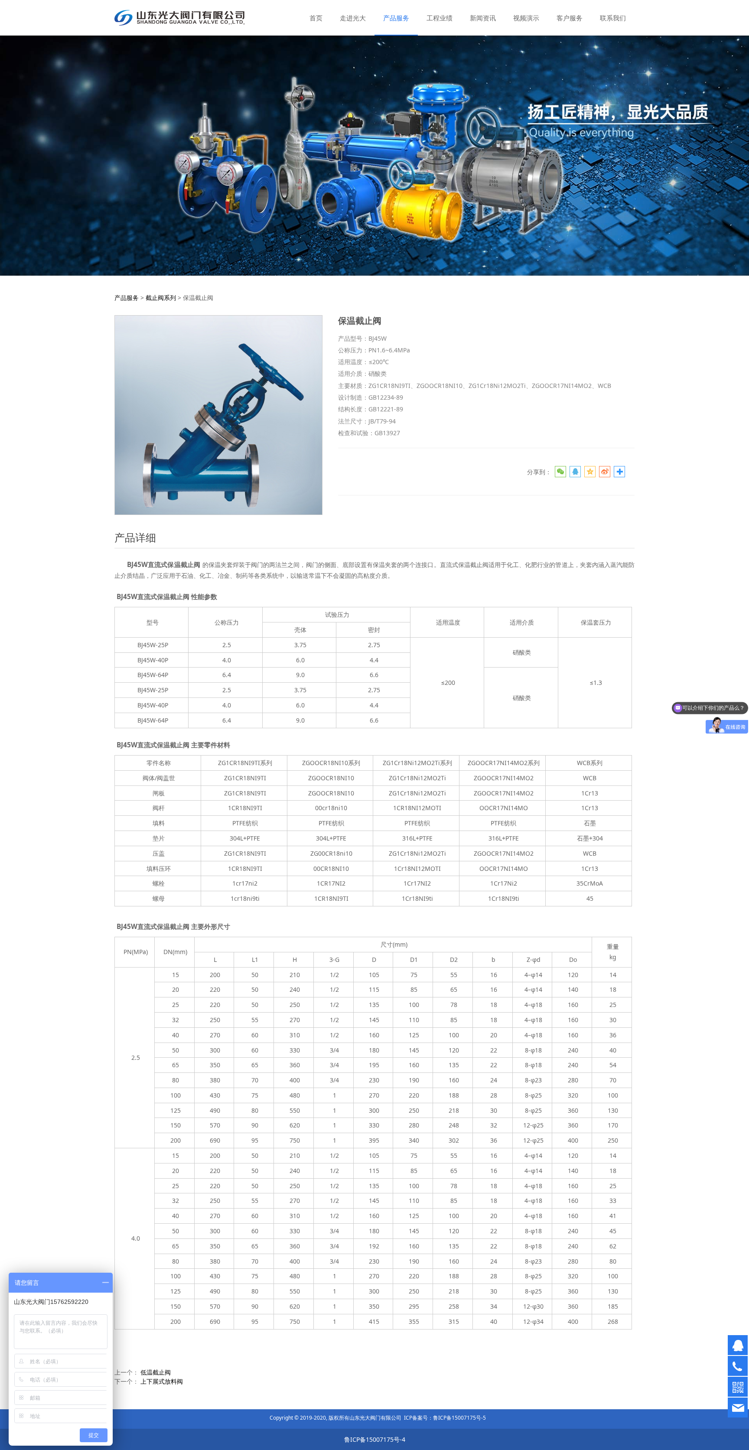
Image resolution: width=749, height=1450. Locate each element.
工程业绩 (440, 17)
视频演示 (526, 17)
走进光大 (353, 17)
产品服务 (396, 17)
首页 (315, 17)
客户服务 (570, 17)
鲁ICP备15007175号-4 (374, 1439)
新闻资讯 (483, 17)
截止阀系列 (161, 297)
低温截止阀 (155, 1372)
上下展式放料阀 (161, 1381)
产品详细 (135, 537)
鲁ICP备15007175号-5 (459, 1417)
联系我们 (613, 17)
